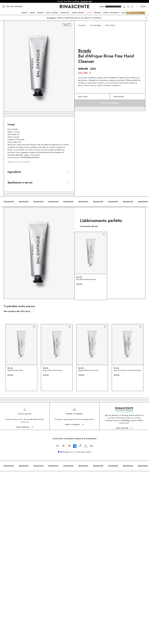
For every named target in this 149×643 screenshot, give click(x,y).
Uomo (32, 13)
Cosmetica (64, 13)
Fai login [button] (51, 18)
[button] (124, 6)
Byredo (84, 51)
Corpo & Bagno (96, 25)
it (144, 6)
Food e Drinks (78, 13)
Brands (98, 13)
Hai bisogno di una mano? (135, 13)
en (142, 6)
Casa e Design (52, 13)
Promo (89, 13)
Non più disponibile (109, 103)
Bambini (40, 13)
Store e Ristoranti (111, 13)
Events (124, 13)
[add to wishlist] (69, 24)
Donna (24, 13)
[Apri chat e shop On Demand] (124, 410)
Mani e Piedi (110, 25)
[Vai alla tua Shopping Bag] (132, 6)
